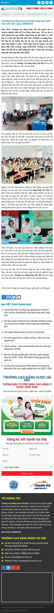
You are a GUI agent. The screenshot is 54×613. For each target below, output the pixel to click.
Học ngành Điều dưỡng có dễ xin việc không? (24, 332)
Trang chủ (5, 14)
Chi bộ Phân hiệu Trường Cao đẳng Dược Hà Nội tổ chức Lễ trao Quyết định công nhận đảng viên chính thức (27, 312)
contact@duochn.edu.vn (21, 557)
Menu (6, 3)
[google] (51, 2)
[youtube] (47, 2)
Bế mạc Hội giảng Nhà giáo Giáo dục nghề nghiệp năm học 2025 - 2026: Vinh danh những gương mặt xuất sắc (26, 357)
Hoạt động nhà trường (37, 14)
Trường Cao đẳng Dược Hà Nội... (32, 607)
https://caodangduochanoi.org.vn (27, 561)
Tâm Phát (23, 611)
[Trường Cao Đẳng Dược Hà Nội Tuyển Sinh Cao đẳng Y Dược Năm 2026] (11, 8)
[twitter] (43, 2)
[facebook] (39, 2)
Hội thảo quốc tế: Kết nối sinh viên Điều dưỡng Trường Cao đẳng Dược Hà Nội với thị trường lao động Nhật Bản (28, 324)
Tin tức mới (19, 14)
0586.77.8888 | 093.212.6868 (40, 8)
